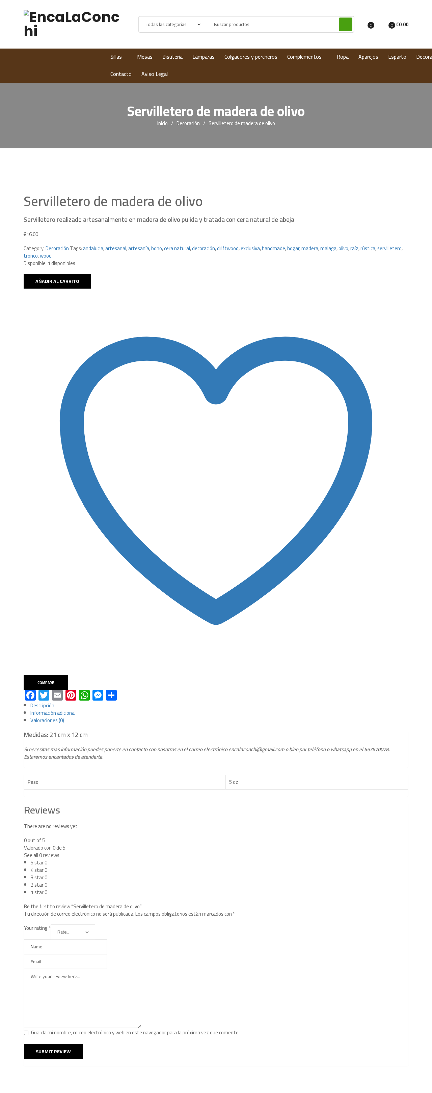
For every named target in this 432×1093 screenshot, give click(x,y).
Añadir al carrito (57, 281)
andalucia (93, 248)
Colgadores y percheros (250, 57)
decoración (203, 248)
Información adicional (53, 713)
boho (156, 248)
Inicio (162, 123)
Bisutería (172, 57)
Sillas (116, 57)
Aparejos (368, 57)
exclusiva (250, 248)
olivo (343, 248)
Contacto (121, 74)
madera (309, 248)
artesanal (115, 248)
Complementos (304, 57)
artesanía (138, 248)
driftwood (228, 248)
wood (46, 256)
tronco (31, 256)
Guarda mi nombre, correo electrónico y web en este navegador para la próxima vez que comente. (135, 1032)
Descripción (42, 705)
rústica (367, 248)
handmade (273, 248)
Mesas (145, 57)
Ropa (343, 57)
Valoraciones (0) (47, 720)
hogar (293, 248)
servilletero (389, 248)
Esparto (397, 57)
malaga (328, 248)
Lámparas (203, 57)
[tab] (219, 705)
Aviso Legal (154, 74)
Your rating (37, 928)
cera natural (177, 248)
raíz (354, 248)
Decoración (188, 123)
